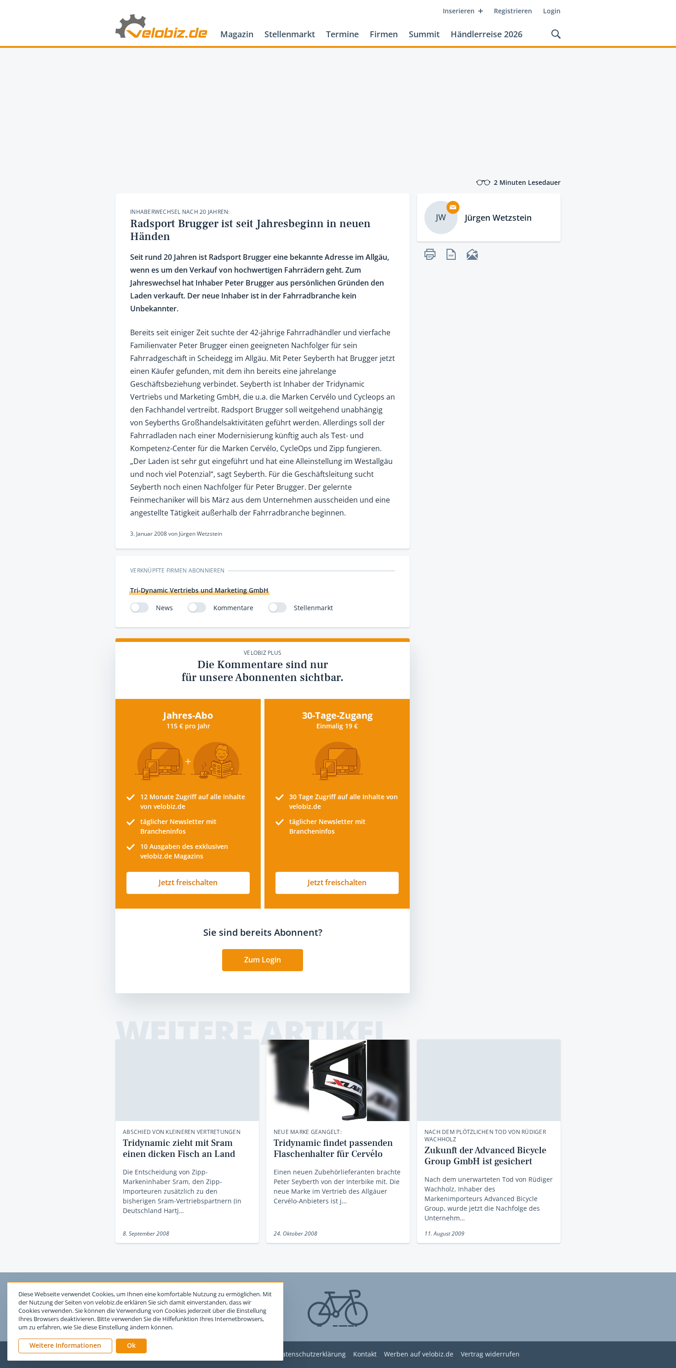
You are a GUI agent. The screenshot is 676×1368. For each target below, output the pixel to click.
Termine (342, 34)
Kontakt (365, 1354)
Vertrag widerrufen (490, 1354)
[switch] (139, 607)
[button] (131, 1346)
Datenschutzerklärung (311, 1354)
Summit (424, 34)
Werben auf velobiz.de (418, 1354)
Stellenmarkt (289, 34)
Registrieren (513, 10)
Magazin (236, 34)
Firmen (384, 34)
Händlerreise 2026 (486, 34)
